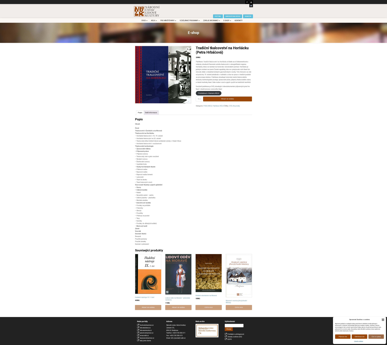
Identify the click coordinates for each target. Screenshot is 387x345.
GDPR (229, 339)
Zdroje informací (210, 20)
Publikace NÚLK (218, 106)
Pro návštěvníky (167, 20)
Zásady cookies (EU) (234, 337)
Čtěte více (209, 307)
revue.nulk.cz (144, 335)
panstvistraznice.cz (146, 333)
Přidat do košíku (227, 99)
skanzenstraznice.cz (147, 338)
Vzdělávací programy (189, 20)
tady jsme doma (145, 341)
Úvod (143, 20)
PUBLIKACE (207, 106)
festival (218, 16)
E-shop (226, 20)
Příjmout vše (343, 336)
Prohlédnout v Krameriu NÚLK (208, 93)
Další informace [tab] (151, 113)
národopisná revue (233, 16)
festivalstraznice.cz (147, 325)
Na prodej (236, 106)
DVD (230, 106)
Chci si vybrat (376, 336)
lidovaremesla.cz (146, 330)
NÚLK (153, 20)
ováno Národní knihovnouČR (207, 330)
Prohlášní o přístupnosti (235, 334)
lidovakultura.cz (145, 328)
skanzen (248, 16)
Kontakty (238, 20)
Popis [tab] (140, 113)
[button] (383, 320)
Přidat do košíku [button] (148, 307)
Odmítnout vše (359, 336)
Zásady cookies (358, 341)
